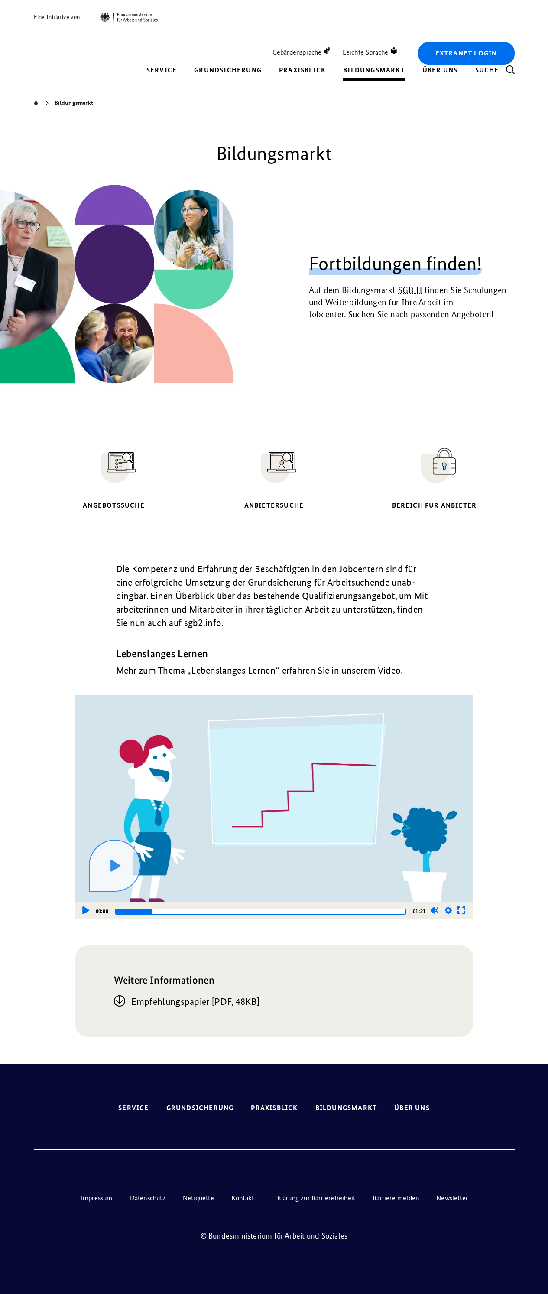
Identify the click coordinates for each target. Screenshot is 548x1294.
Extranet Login (466, 53)
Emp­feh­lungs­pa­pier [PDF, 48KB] (195, 1001)
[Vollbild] (461, 910)
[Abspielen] (115, 866)
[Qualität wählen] (448, 910)
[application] (274, 807)
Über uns (440, 70)
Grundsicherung (228, 70)
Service (161, 70)
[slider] (260, 912)
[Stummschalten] (434, 910)
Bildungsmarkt (374, 70)
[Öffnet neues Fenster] (129, 17)
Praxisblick (302, 70)
